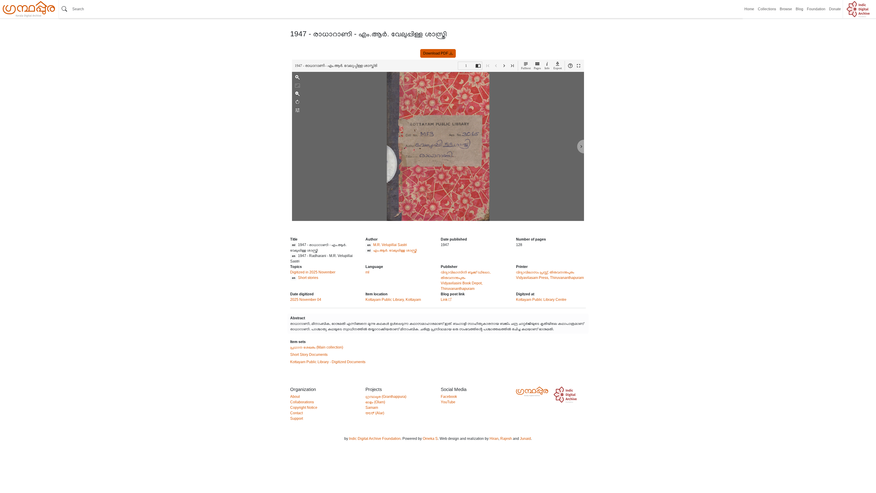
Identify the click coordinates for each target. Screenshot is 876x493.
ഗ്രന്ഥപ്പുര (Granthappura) (385, 397)
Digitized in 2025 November (312, 272)
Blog (799, 9)
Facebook (449, 397)
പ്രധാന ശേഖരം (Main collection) (316, 347)
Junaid (525, 439)
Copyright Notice (303, 407)
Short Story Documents (309, 355)
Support (296, 418)
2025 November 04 (305, 300)
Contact (296, 413)
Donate (835, 9)
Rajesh (506, 439)
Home (749, 9)
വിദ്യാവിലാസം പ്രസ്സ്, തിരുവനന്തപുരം (545, 272)
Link (444, 300)
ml (367, 272)
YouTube (448, 402)
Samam (371, 407)
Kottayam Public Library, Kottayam (393, 300)
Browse (786, 9)
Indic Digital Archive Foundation (375, 439)
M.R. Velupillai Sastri (390, 245)
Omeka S (430, 439)
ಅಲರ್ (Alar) (374, 413)
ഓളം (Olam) (375, 402)
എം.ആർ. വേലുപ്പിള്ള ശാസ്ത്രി (395, 250)
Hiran (494, 439)
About (295, 397)
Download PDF (436, 53)
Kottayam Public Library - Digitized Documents (327, 362)
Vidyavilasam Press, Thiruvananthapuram (550, 278)
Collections (767, 9)
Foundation (816, 9)
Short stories (308, 278)
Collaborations (302, 402)
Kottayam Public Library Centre (541, 300)
